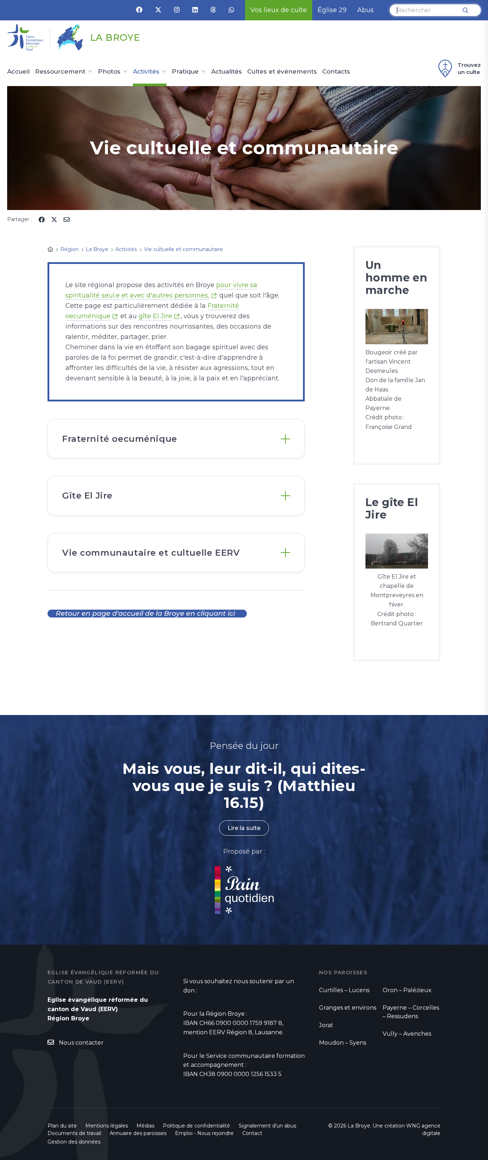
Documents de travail (74, 1133)
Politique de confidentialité (196, 1125)
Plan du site (62, 1125)
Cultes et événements (282, 72)
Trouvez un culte (469, 68)
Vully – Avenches (407, 1033)
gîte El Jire (155, 316)
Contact (252, 1133)
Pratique (185, 72)
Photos (109, 72)
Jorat (326, 1025)
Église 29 (332, 10)
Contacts (336, 72)
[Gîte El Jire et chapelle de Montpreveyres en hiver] (396, 551)
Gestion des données (74, 1142)
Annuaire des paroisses (138, 1133)
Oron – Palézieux (407, 990)
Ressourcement (60, 72)
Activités (146, 72)
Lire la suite (244, 828)
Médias (145, 1125)
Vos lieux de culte (278, 10)
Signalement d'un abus (267, 1125)
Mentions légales (106, 1125)
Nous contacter (81, 1042)
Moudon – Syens (342, 1042)
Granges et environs (347, 1007)
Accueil (18, 72)
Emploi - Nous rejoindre (204, 1133)
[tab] (176, 439)
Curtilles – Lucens (344, 990)
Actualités (226, 72)
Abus (365, 10)
